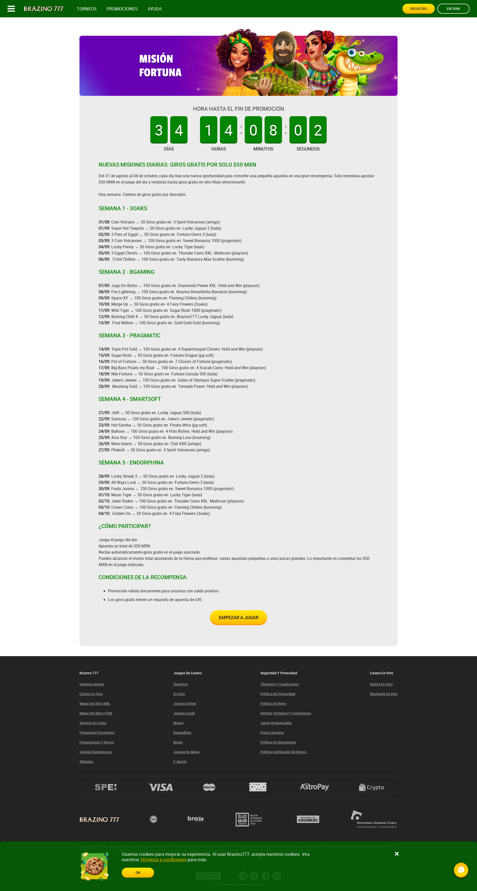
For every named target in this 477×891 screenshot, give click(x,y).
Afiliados (86, 761)
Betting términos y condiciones (285, 713)
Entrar (453, 8)
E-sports (180, 761)
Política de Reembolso (278, 742)
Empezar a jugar (238, 617)
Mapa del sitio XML (95, 703)
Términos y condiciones (279, 684)
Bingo (178, 742)
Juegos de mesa (186, 751)
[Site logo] (43, 8)
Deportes (180, 684)
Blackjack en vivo (384, 693)
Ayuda (155, 8)
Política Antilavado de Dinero (283, 751)
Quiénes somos (92, 684)
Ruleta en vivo (381, 684)
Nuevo (178, 722)
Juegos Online (184, 703)
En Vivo (179, 693)
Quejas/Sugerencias (96, 751)
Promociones (122, 8)
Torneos (87, 8)
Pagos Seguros (272, 732)
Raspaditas (182, 732)
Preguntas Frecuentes (97, 732)
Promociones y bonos (97, 742)
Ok (138, 872)
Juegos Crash (184, 713)
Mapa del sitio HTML (96, 713)
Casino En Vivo (91, 693)
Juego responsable (276, 722)
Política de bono (273, 703)
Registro (418, 8)
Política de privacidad (277, 693)
